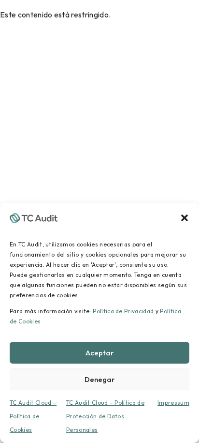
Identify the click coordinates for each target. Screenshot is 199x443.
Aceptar (99, 352)
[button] (184, 217)
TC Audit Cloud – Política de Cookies (33, 416)
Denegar (100, 379)
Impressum (173, 402)
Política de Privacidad (123, 311)
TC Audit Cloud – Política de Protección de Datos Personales (105, 416)
